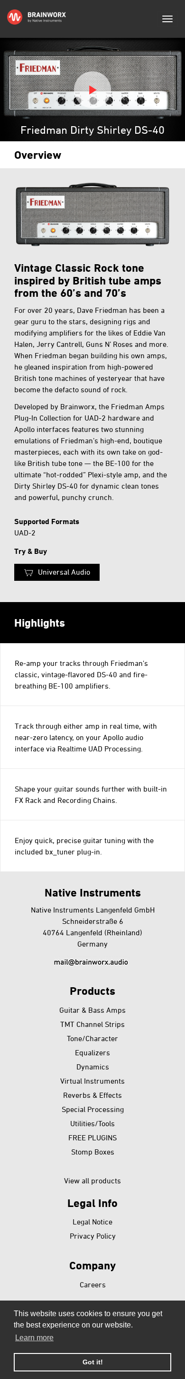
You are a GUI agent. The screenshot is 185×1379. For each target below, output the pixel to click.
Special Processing (93, 1109)
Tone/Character (92, 1038)
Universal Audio (64, 572)
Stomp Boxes (92, 1151)
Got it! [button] (93, 1362)
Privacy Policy (93, 1236)
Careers (93, 1284)
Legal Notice (92, 1221)
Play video (92, 90)
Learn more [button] (34, 1338)
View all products (92, 1180)
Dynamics (92, 1066)
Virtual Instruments (92, 1081)
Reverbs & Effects (92, 1095)
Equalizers (92, 1052)
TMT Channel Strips (92, 1024)
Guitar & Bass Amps (92, 1010)
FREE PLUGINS (92, 1137)
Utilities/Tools (92, 1123)
